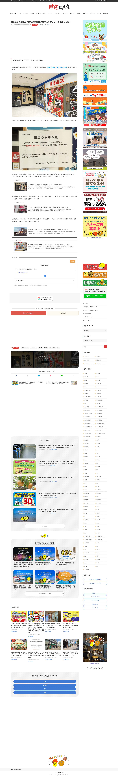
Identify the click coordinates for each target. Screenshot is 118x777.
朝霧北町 (86, 377)
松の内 (97, 553)
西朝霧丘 (98, 506)
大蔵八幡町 (86, 443)
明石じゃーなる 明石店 (95, 663)
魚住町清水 (86, 393)
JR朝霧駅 (86, 356)
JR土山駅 (98, 363)
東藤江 (85, 526)
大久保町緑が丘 (99, 426)
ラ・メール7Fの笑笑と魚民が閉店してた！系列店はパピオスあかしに (48, 207)
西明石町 (86, 506)
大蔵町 (97, 446)
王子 (85, 403)
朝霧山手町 (98, 383)
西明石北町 (98, 503)
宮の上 (85, 563)
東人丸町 (98, 523)
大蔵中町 (98, 440)
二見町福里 (86, 543)
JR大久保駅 (98, 360)
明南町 (97, 563)
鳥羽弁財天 (98, 493)
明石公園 (98, 373)
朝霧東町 (98, 380)
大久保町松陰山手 (88, 426)
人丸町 (85, 529)
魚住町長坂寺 (87, 396)
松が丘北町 (86, 553)
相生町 (85, 373)
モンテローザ (33, 348)
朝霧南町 (86, 383)
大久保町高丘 (99, 413)
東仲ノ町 (98, 519)
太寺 (97, 473)
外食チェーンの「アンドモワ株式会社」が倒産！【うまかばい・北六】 (48, 229)
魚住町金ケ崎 (87, 390)
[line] (102, 1)
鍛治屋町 (86, 450)
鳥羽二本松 (86, 493)
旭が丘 (85, 387)
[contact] (104, 1)
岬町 (85, 556)
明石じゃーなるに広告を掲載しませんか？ (95, 237)
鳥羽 (85, 489)
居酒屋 (45, 348)
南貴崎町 (98, 559)
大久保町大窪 (99, 410)
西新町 (85, 509)
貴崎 (97, 453)
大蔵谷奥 (86, 446)
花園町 (97, 513)
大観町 (85, 473)
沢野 (85, 466)
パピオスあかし (29, 313)
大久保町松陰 (87, 423)
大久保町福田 (99, 420)
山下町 (85, 566)
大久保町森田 (87, 430)
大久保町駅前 (87, 410)
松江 (85, 549)
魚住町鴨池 (98, 390)
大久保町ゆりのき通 (100, 433)
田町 (97, 483)
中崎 (97, 496)
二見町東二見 (87, 536)
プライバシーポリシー (90, 317)
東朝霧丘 (86, 519)
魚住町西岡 (86, 400)
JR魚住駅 (86, 363)
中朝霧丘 (86, 496)
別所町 (85, 546)
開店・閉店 (35, 24)
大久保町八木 (99, 430)
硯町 (97, 470)
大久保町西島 (99, 416)
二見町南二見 (99, 539)
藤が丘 (97, 533)
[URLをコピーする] (73, 375)
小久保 (85, 460)
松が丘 (97, 549)
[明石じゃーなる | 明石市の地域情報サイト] (59, 7)
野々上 (85, 513)
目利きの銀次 (52, 348)
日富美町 (98, 529)
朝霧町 (85, 380)
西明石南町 (86, 503)
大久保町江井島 (99, 406)
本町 (97, 546)
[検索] (106, 1)
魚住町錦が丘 (99, 400)
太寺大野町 (86, 476)
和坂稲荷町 (86, 569)
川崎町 (85, 453)
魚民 (58, 348)
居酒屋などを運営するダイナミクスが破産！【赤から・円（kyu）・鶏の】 (49, 245)
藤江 (85, 533)
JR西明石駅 (86, 360)
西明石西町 (98, 499)
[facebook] (96, 1)
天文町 (97, 486)
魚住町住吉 (98, 393)
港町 (97, 556)
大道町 (85, 480)
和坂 (97, 450)
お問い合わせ (87, 313)
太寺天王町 (98, 476)
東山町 (97, 526)
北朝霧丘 (86, 456)
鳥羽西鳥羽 (98, 489)
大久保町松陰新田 (100, 423)
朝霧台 (97, 377)
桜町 (97, 463)
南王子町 (86, 559)
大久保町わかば (87, 436)
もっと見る (45, 526)
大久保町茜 (86, 406)
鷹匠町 (97, 480)
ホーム (86, 303)
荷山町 (97, 509)
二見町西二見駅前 (88, 539)
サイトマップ (87, 320)
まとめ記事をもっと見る (45, 593)
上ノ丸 (97, 387)
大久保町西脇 (87, 420)
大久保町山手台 (87, 433)
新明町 (85, 470)
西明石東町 (86, 499)
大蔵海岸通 (98, 436)
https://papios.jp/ (22, 272)
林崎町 (97, 516)
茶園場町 (86, 463)
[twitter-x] (98, 1)
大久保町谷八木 (87, 416)
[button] (16, 375)
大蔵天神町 (86, 440)
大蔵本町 (98, 443)
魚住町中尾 (98, 396)
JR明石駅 (98, 356)
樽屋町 (85, 486)
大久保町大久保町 (88, 413)
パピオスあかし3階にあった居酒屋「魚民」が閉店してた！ (45, 185)
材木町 (97, 460)
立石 (85, 483)
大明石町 (63, 313)
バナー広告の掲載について (91, 310)
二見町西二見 (99, 536)
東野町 (85, 523)
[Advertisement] (45, 39)
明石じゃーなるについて (90, 307)
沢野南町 (98, 466)
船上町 (97, 543)
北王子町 (98, 456)
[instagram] (100, 1)
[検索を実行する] (105, 346)
